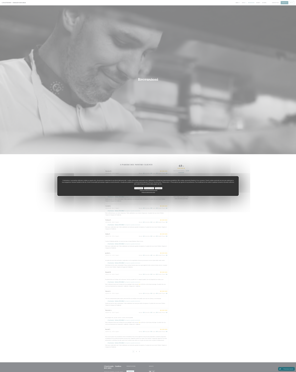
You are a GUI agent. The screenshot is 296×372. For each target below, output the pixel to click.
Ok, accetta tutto (138, 188)
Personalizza (158, 188)
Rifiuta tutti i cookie (149, 188)
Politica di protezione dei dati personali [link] (148, 190)
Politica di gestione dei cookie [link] (148, 192)
